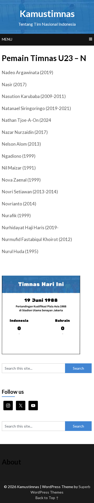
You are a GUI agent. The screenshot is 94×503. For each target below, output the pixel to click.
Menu (7, 39)
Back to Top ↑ (47, 497)
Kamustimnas (47, 13)
